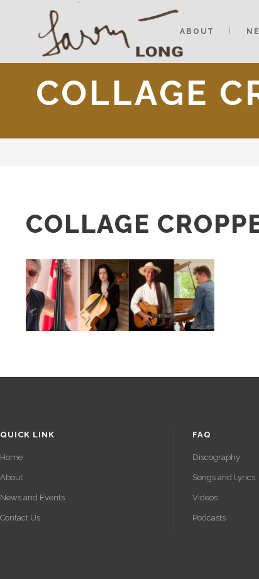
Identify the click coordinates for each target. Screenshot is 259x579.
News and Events (32, 497)
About (11, 477)
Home (11, 457)
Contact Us (20, 517)
